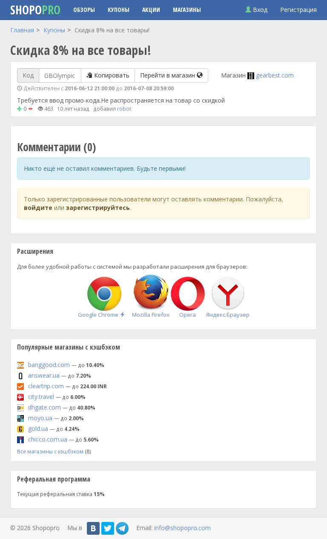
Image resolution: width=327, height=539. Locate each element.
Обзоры (84, 10)
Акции (151, 10)
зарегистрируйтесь (98, 208)
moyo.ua (40, 418)
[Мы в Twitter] (107, 528)
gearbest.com (275, 75)
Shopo (35, 10)
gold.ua (38, 428)
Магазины (187, 10)
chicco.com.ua (47, 439)
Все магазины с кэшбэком (50, 451)
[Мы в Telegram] (122, 528)
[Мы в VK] (93, 528)
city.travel (41, 397)
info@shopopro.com (182, 527)
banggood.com (49, 365)
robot (124, 108)
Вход (259, 10)
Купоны (118, 10)
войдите (38, 208)
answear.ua (44, 375)
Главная (22, 30)
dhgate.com (44, 407)
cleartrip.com (46, 386)
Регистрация (298, 10)
